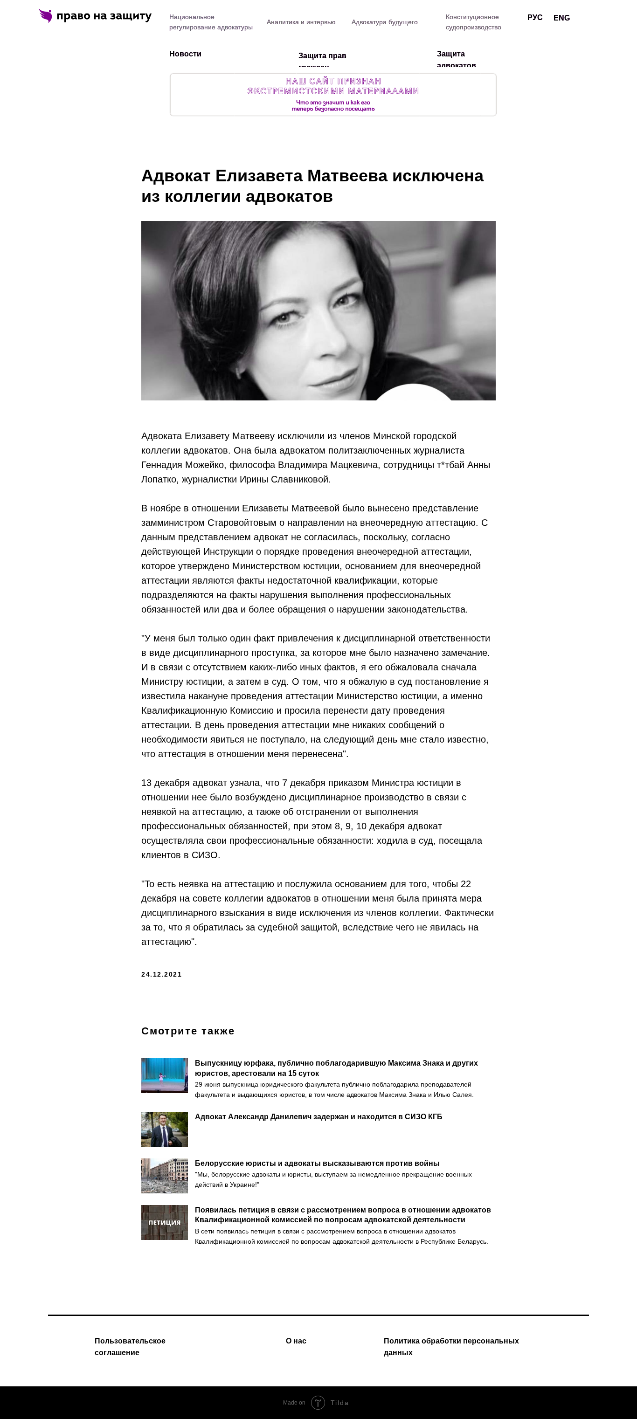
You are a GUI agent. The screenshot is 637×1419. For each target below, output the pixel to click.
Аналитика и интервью (301, 22)
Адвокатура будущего (385, 22)
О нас (296, 1341)
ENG (562, 18)
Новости (185, 54)
